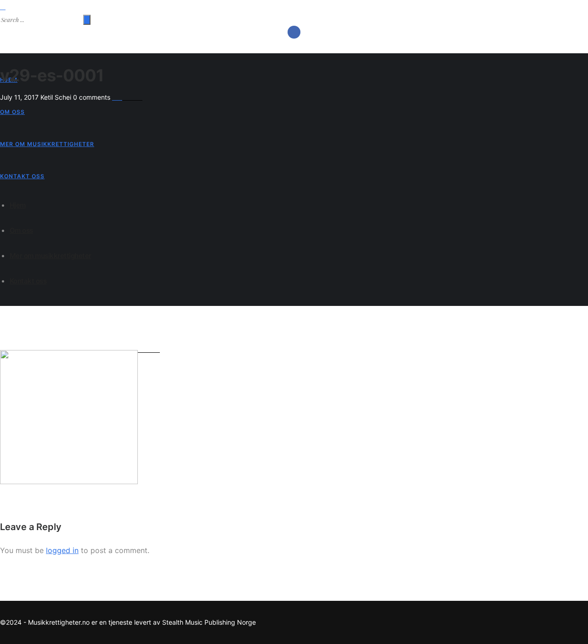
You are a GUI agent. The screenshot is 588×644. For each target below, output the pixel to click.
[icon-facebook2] (294, 32)
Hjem (18, 205)
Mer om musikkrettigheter (47, 144)
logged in (62, 550)
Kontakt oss (22, 176)
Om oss (12, 111)
